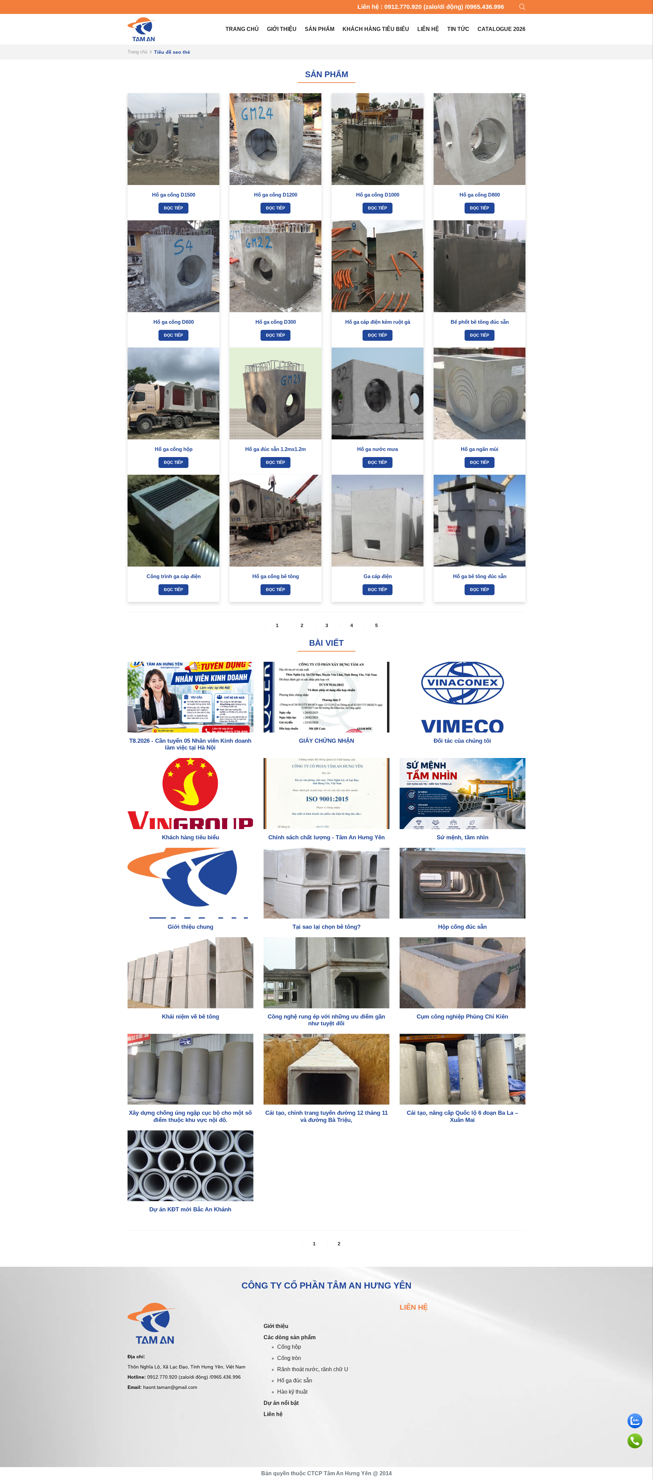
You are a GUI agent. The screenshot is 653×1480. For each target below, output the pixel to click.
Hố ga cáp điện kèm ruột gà (377, 322)
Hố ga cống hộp (173, 449)
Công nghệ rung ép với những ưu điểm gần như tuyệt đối (326, 1020)
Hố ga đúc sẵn (294, 1380)
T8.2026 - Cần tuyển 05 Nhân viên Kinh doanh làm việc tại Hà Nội (190, 744)
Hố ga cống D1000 (377, 195)
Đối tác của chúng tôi (462, 741)
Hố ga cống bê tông (275, 576)
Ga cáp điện (378, 576)
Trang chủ (242, 29)
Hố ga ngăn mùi (479, 449)
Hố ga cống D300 (275, 322)
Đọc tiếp (173, 208)
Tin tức (458, 29)
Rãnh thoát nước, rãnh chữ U (312, 1369)
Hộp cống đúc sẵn (462, 927)
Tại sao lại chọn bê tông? (326, 927)
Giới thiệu (282, 29)
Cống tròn (289, 1358)
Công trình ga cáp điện (174, 576)
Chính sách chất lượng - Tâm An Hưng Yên (326, 837)
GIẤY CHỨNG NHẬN (326, 741)
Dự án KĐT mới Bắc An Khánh (190, 1209)
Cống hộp (289, 1347)
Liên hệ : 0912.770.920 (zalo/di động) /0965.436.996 (430, 6)
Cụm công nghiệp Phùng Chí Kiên (462, 1016)
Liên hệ (428, 29)
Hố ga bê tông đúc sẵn (479, 576)
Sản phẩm (319, 29)
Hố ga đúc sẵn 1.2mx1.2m (275, 449)
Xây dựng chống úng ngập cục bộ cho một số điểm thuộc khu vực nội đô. (190, 1116)
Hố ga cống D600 (173, 322)
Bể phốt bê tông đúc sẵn (480, 322)
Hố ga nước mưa (377, 449)
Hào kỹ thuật (292, 1392)
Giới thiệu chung (190, 927)
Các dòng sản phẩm (290, 1337)
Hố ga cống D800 (479, 195)
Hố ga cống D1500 (173, 195)
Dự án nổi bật (281, 1403)
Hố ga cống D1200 (275, 195)
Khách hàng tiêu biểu (375, 29)
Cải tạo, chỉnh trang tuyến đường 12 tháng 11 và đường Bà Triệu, (326, 1116)
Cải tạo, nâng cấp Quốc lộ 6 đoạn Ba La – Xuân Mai (462, 1116)
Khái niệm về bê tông (190, 1016)
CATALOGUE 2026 (501, 29)
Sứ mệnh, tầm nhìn (462, 837)
